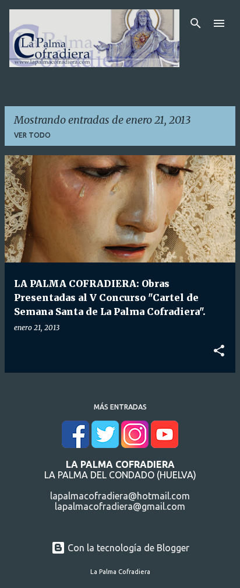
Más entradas (120, 407)
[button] (219, 351)
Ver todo (32, 135)
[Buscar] (196, 23)
